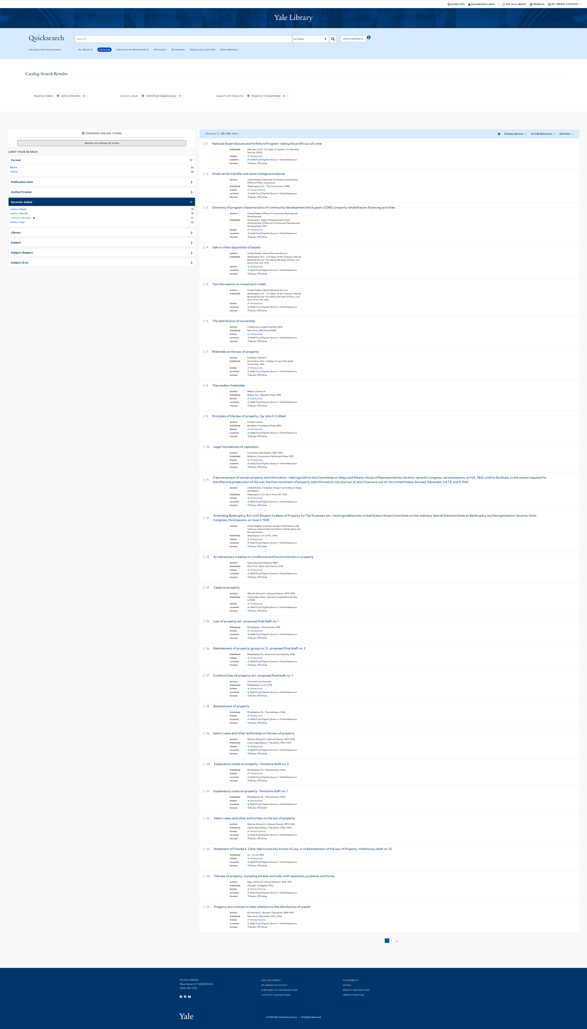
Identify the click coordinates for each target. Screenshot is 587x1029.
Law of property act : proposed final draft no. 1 (246, 621)
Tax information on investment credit (239, 284)
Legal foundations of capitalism (236, 447)
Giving (347, 985)
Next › (235, 133)
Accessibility (350, 980)
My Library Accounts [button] (565, 3)
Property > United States (266, 95)
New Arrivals (229, 49)
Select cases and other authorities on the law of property (253, 733)
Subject (16, 242)
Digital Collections (203, 49)
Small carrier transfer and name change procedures (248, 174)
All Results (85, 49)
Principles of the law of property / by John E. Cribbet (249, 416)
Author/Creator (21, 192)
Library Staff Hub (353, 995)
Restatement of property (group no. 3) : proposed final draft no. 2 (259, 648)
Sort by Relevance (541, 133)
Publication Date (22, 181)
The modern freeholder (228, 385)
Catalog (104, 49)
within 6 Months (71, 95)
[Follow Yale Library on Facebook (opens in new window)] (181, 996)
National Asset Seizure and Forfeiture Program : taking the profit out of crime (267, 143)
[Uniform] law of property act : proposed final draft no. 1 (253, 675)
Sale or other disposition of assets (236, 247)
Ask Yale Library (515, 4)
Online (14, 171)
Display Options (513, 133)
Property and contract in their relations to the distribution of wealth (262, 907)
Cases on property (227, 587)
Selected (564, 133)
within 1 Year (17, 222)
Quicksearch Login (483, 4)
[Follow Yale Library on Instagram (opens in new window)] (185, 996)
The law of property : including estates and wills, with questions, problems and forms (274, 876)
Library (16, 232)
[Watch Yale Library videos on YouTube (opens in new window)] (189, 996)
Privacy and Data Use (356, 990)
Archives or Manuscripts (132, 49)
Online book (256, 156)
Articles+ (160, 49)
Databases (178, 49)
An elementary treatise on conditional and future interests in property (263, 557)
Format (16, 160)
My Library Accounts (274, 985)
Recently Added (21, 202)
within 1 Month (19, 213)
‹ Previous (222, 133)
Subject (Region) (22, 252)
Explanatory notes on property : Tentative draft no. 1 (250, 791)
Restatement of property (231, 706)
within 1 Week (18, 209)
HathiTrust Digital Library (161, 95)
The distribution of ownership (233, 321)
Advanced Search (353, 38)
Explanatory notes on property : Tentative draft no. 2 (251, 764)
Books (13, 167)
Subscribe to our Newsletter (279, 990)
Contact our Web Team (276, 995)
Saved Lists (457, 4)
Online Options (258, 190)
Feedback (539, 4)
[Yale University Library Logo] (293, 18)
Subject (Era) (19, 262)
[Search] (333, 39)
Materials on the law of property (235, 351)
